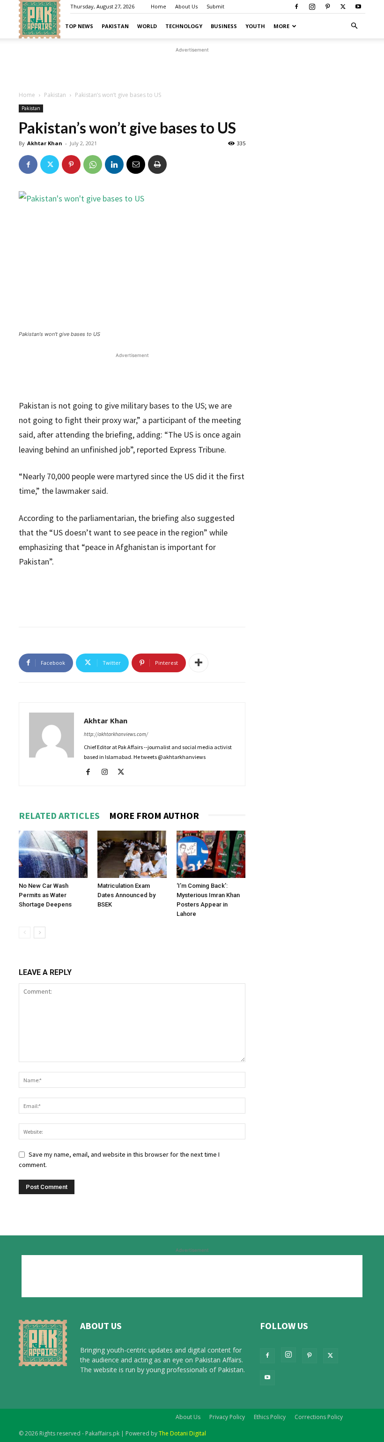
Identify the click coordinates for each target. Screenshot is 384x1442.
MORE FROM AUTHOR (154, 815)
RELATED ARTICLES (59, 815)
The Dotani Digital (182, 1433)
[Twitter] (343, 6)
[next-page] (39, 932)
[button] (354, 26)
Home (158, 6)
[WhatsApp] (92, 164)
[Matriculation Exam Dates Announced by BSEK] (131, 854)
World (147, 26)
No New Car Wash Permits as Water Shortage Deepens (45, 895)
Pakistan (115, 26)
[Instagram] (312, 6)
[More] (198, 663)
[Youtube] (358, 6)
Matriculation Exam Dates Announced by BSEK (126, 895)
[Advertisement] (192, 69)
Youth (255, 26)
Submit (215, 6)
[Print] (157, 164)
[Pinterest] (327, 6)
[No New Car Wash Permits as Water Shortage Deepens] (53, 854)
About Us (186, 6)
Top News (79, 26)
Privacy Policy (227, 1417)
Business (224, 26)
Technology (183, 26)
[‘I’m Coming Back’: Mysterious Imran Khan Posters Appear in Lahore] (211, 854)
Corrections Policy (319, 1417)
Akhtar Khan (44, 143)
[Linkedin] (114, 164)
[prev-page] (24, 932)
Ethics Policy (270, 1417)
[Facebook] (296, 6)
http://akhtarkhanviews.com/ (116, 734)
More (281, 26)
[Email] (135, 164)
